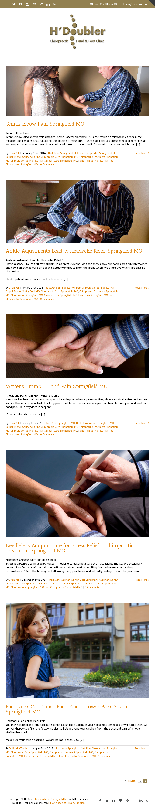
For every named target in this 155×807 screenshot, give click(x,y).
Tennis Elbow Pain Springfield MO (45, 124)
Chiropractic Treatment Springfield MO (66, 583)
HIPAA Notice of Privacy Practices (67, 803)
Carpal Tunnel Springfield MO (23, 157)
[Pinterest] (34, 4)
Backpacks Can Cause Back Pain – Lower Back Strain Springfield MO (67, 709)
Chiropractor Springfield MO (27, 160)
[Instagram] (27, 4)
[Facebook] (7, 4)
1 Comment (104, 756)
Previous (132, 780)
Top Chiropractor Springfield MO (63, 587)
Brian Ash (14, 153)
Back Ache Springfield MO (63, 153)
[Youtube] (20, 4)
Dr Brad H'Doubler (19, 748)
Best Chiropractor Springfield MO (98, 153)
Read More (141, 153)
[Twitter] (14, 4)
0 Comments (47, 164)
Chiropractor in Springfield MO (51, 799)
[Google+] (41, 4)
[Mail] (54, 4)
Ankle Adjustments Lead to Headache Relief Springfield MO (74, 251)
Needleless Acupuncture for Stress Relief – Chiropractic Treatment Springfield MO (69, 548)
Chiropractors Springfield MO (60, 160)
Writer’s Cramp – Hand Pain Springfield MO (57, 386)
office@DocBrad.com (135, 4)
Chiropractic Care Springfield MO (59, 157)
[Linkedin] (48, 4)
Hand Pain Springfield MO (93, 160)
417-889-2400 (109, 4)
